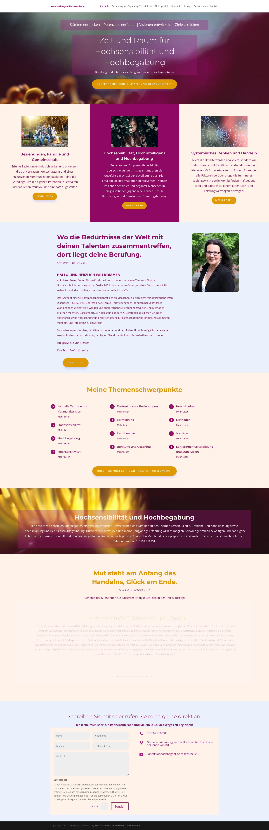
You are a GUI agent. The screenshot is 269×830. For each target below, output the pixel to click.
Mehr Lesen (134, 205)
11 (143, 676)
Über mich (176, 6)
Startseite (104, 6)
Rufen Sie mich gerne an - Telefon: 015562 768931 (134, 471)
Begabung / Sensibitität (140, 6)
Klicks (135, 663)
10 (141, 676)
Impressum (118, 825)
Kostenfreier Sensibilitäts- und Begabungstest (134, 84)
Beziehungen (119, 6)
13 (149, 676)
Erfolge (188, 6)
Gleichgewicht (162, 6)
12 (146, 676)
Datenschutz (133, 825)
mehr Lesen (45, 196)
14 (151, 676)
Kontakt (214, 6)
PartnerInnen (201, 6)
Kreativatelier (102, 825)
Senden (120, 806)
